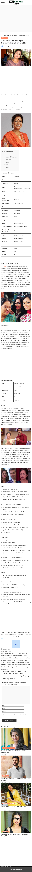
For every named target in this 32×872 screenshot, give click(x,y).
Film (7, 164)
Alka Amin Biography (8, 156)
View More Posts (6, 651)
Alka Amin (3, 266)
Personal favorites (10, 161)
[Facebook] (1, 638)
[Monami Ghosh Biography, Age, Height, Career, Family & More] (16, 822)
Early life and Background (11, 157)
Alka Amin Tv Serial (16, 635)
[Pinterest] (3, 638)
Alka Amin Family (22, 632)
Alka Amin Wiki (26, 635)
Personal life (8, 159)
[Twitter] (2, 638)
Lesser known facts (10, 169)
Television (4, 37)
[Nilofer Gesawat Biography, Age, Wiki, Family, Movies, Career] (16, 794)
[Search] (29, 2)
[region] (16, 18)
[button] (3, 2)
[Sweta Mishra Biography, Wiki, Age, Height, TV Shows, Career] (16, 739)
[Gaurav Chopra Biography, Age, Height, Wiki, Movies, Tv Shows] (16, 767)
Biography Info (9, 46)
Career (7, 162)
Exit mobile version (16, 869)
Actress (5, 747)
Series (7, 167)
